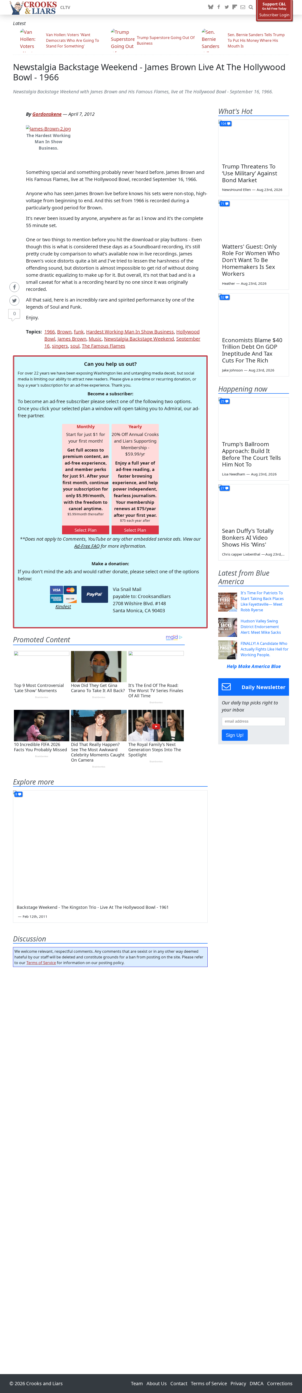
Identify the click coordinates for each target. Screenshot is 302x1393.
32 (222, 297)
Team (137, 1383)
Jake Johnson (232, 370)
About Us (157, 1383)
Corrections (280, 1383)
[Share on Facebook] (14, 287)
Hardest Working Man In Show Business (130, 331)
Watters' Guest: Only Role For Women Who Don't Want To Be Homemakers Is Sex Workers (251, 259)
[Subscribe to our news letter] (243, 7)
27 (222, 488)
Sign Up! (235, 735)
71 (222, 203)
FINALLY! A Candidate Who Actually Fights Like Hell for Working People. (265, 649)
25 (222, 401)
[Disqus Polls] (110, 1032)
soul (75, 346)
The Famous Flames (103, 346)
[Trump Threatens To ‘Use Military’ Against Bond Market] (253, 140)
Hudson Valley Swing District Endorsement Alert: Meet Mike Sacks (261, 626)
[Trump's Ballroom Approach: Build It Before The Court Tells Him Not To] (253, 417)
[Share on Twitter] (14, 301)
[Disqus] (110, 1157)
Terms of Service (41, 962)
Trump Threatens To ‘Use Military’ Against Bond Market (249, 173)
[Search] (251, 7)
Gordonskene (47, 114)
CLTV (65, 7)
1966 (49, 331)
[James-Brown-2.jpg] (48, 128)
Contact (178, 1383)
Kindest (63, 606)
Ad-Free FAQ (87, 546)
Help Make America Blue (254, 666)
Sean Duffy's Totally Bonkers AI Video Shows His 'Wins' (247, 537)
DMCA (257, 1383)
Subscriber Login (274, 15)
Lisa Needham (233, 474)
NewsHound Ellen (236, 189)
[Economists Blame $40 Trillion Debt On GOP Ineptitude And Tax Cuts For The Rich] (253, 313)
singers (60, 346)
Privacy (238, 1383)
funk (79, 331)
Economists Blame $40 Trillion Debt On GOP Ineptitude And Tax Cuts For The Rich (252, 350)
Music (95, 339)
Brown (64, 331)
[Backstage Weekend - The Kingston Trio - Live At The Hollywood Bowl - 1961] (110, 845)
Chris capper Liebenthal (241, 554)
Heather (228, 283)
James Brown (72, 339)
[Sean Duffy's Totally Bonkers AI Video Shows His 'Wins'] (253, 504)
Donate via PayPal (94, 594)
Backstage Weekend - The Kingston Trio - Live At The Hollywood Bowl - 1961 (93, 907)
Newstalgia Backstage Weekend (139, 339)
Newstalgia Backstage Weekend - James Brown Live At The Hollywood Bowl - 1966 (149, 72)
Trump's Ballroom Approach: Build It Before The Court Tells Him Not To (251, 454)
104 (223, 123)
